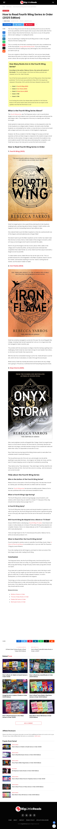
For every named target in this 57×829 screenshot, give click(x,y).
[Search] (53, 2)
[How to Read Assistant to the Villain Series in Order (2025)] (15, 707)
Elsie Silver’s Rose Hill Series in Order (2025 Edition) (40, 716)
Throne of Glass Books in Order (20, 597)
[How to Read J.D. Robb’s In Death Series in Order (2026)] (15, 666)
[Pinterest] (4, 45)
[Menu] (4, 2)
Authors (14, 768)
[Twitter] (4, 35)
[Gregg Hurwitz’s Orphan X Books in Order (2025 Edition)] (15, 686)
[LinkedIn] (4, 39)
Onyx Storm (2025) (22, 91)
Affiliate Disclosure (42, 820)
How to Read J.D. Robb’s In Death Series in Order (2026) (15, 675)
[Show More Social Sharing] (36, 24)
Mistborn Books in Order (18, 594)
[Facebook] (4, 32)
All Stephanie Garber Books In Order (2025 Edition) (25, 770)
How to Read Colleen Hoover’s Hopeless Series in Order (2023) (28, 778)
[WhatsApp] (4, 42)
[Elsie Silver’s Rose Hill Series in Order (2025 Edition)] (41, 707)
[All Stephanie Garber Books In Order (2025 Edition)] (7, 771)
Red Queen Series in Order (18, 602)
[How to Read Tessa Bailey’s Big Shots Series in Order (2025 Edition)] (41, 686)
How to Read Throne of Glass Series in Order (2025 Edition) (27, 786)
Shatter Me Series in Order (18, 599)
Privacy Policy (30, 820)
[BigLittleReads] (28, 2)
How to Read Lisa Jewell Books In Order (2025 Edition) (41, 675)
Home (4, 6)
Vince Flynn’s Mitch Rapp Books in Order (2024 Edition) (26, 762)
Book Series (9, 6)
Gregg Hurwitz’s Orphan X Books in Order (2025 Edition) (15, 696)
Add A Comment (28, 723)
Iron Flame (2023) (22, 89)
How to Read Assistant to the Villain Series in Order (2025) (13, 716)
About (15, 820)
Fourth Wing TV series (35, 523)
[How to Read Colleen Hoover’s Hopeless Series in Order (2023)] (7, 779)
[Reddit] (4, 51)
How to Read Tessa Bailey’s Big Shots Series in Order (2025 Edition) (40, 696)
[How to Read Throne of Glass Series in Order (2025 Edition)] (7, 786)
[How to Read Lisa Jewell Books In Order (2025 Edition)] (41, 666)
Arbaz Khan (7, 21)
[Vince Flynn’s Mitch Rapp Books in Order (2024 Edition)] (7, 763)
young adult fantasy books (27, 46)
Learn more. (37, 736)
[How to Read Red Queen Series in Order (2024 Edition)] (7, 755)
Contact (21, 820)
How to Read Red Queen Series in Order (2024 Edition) (26, 754)
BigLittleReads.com (25, 823)
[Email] (4, 48)
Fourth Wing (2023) (22, 86)
